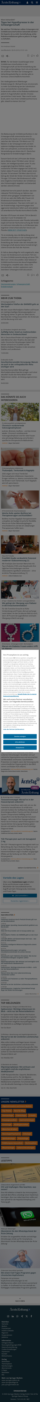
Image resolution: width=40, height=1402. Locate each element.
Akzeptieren (20, 747)
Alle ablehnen (20, 742)
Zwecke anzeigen (20, 736)
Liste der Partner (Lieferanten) (13, 729)
